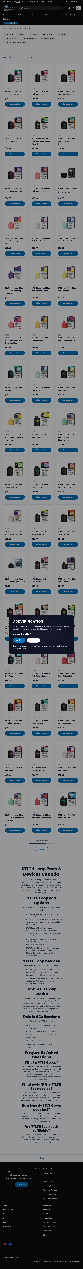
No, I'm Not (33, 640)
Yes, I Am (19, 640)
